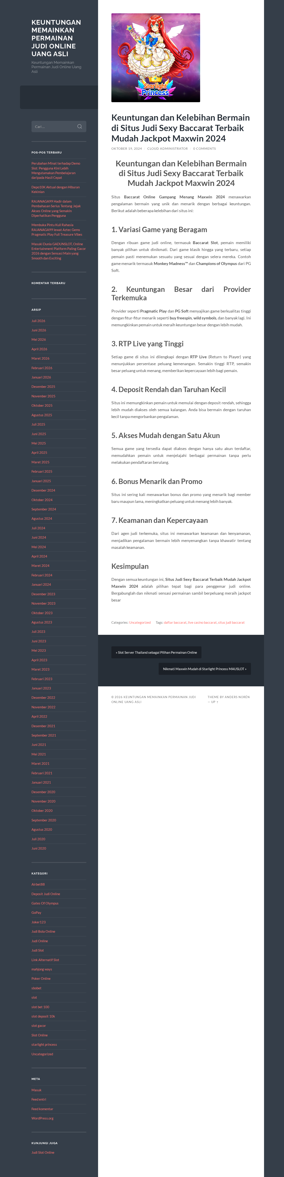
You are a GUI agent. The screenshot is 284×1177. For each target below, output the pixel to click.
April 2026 (39, 349)
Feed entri (39, 1099)
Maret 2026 (40, 358)
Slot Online (40, 1035)
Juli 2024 (38, 528)
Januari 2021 (41, 782)
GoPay (36, 912)
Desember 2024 (43, 490)
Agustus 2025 (42, 415)
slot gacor (39, 1026)
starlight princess (44, 1044)
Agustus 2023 (42, 622)
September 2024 (44, 509)
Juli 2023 (38, 631)
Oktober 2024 (42, 500)
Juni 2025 (39, 434)
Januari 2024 (41, 584)
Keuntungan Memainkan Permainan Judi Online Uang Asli (56, 38)
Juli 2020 (38, 839)
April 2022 (39, 716)
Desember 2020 (43, 792)
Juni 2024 (39, 537)
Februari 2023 (42, 679)
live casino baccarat (202, 622)
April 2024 (39, 556)
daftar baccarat (175, 622)
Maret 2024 (40, 566)
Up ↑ (215, 702)
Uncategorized (42, 1054)
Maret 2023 (40, 669)
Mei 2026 (39, 339)
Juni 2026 (39, 330)
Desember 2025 (43, 386)
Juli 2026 (38, 321)
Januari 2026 (41, 377)
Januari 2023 (41, 688)
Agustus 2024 (42, 518)
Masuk (36, 1090)
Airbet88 (38, 884)
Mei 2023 (39, 650)
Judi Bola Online (43, 931)
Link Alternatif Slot (45, 960)
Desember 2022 (43, 697)
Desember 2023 (43, 594)
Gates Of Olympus (45, 903)
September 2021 (44, 735)
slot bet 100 (40, 1007)
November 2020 (43, 801)
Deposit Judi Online (46, 894)
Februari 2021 (42, 773)
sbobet (36, 988)
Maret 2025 (40, 462)
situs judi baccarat (231, 622)
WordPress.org (42, 1118)
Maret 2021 (40, 763)
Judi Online (40, 941)
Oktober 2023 (42, 613)
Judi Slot (38, 950)
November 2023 (43, 603)
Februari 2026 (42, 368)
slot (34, 997)
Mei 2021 (39, 754)
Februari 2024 (42, 575)
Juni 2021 (39, 745)
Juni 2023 (39, 641)
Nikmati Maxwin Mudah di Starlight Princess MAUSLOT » (205, 669)
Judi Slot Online (43, 1152)
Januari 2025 (41, 481)
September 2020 (44, 820)
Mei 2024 (39, 547)
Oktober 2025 (42, 405)
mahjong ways (42, 969)
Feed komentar (42, 1109)
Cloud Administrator (167, 148)
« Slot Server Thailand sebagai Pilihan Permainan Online (156, 652)
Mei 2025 (39, 443)
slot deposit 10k (43, 1016)
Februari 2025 (42, 471)
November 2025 (43, 396)
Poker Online (41, 978)
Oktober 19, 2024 (126, 148)
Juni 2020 (39, 848)
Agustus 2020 (42, 829)
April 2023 (39, 660)
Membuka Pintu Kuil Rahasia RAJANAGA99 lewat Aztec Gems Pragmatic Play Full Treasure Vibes (57, 229)
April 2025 (39, 452)
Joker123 (39, 922)
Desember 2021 (43, 726)
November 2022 (43, 707)
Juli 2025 (38, 424)
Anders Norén (237, 697)
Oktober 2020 (42, 811)
